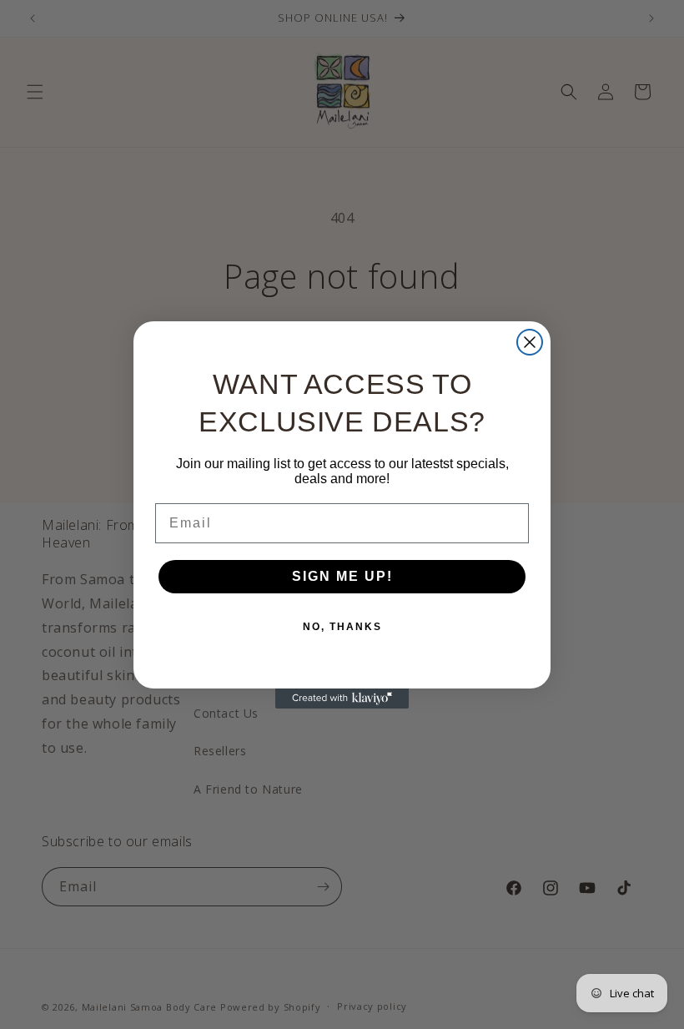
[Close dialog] (529, 342)
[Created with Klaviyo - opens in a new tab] (342, 699)
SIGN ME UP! (342, 576)
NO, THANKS (342, 627)
